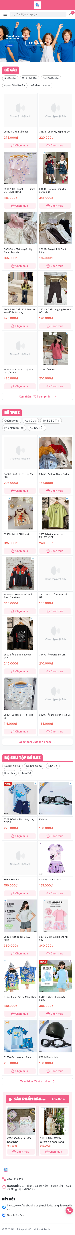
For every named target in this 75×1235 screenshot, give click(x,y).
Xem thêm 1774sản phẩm (35, 396)
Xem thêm (58, 1099)
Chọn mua (21, 145)
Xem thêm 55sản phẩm (35, 1081)
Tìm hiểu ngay (38, 42)
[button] (10, 78)
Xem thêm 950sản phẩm (35, 741)
